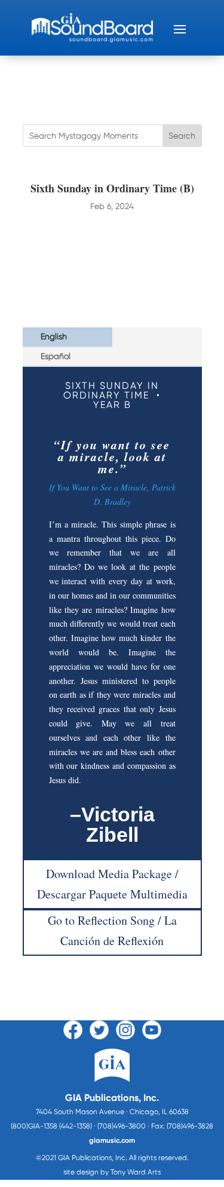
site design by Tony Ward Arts (112, 1172)
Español (55, 356)
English (54, 336)
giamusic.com (112, 1140)
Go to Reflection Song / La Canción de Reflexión (112, 930)
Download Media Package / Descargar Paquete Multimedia (112, 884)
